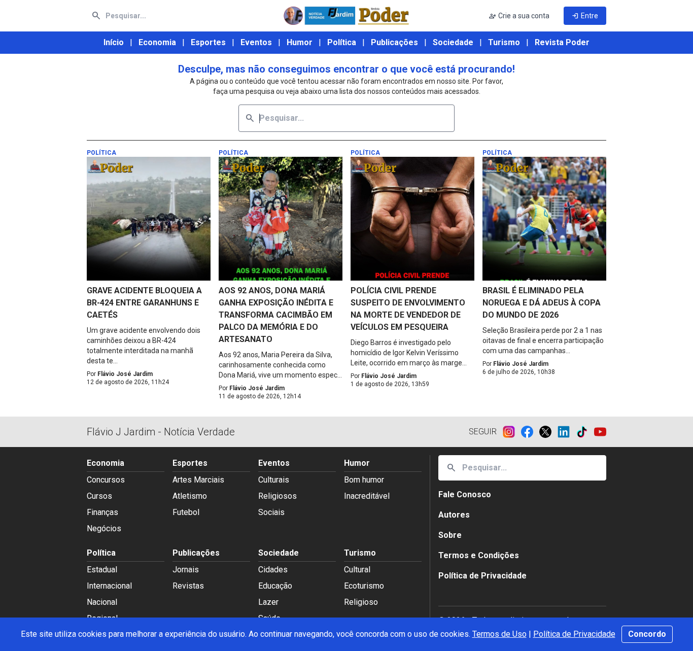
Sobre (450, 535)
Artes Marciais (198, 480)
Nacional (102, 602)
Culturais (273, 480)
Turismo (504, 42)
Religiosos (277, 496)
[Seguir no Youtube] (600, 432)
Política (341, 42)
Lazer (268, 602)
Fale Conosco (464, 494)
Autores (454, 515)
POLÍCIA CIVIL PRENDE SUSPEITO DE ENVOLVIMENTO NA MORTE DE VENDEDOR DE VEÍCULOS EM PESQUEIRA (408, 309)
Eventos (256, 42)
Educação (275, 586)
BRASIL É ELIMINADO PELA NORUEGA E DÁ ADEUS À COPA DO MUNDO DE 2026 (541, 303)
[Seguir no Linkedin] (567, 432)
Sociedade (453, 42)
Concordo (647, 634)
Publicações (394, 42)
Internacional (109, 586)
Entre (585, 16)
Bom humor (364, 480)
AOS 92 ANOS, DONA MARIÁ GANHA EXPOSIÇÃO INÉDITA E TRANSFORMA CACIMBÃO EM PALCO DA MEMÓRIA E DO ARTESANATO (276, 315)
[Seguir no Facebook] (530, 432)
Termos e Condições (478, 555)
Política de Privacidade (574, 634)
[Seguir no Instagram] (512, 432)
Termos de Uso (499, 634)
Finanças (102, 512)
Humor (300, 42)
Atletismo (189, 496)
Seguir (483, 431)
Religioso (361, 602)
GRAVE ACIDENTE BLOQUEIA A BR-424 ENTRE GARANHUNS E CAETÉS (144, 303)
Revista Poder (562, 42)
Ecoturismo (364, 586)
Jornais (185, 569)
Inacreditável (367, 496)
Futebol (185, 512)
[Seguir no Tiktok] (585, 432)
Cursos (99, 496)
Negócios (104, 528)
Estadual (102, 569)
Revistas (188, 586)
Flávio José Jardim (125, 374)
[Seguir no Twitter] (548, 432)
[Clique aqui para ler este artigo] (149, 219)
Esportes (208, 42)
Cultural (357, 569)
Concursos (106, 480)
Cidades (273, 569)
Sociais (271, 512)
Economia (157, 42)
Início (113, 42)
